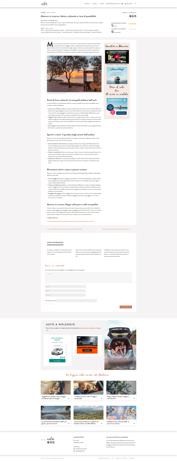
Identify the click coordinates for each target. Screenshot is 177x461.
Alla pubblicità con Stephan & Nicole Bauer (117, 64)
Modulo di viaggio (121, 458)
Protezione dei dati (104, 458)
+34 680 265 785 (79, 451)
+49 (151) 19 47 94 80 (80, 449)
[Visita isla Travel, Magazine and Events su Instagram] (51, 443)
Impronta (132, 458)
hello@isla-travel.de (78, 442)
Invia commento (126, 307)
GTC (113, 458)
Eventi (102, 4)
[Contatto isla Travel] (122, 5)
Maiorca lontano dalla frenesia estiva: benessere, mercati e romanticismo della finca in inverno (71, 221)
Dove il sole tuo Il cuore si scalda (117, 91)
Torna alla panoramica (129, 12)
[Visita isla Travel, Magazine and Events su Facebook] (48, 443)
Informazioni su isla (113, 4)
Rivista (87, 4)
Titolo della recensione (50, 300)
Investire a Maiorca (117, 47)
